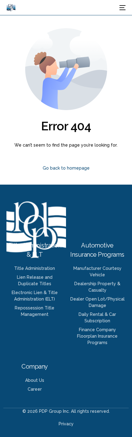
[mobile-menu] (122, 7)
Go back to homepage (66, 168)
